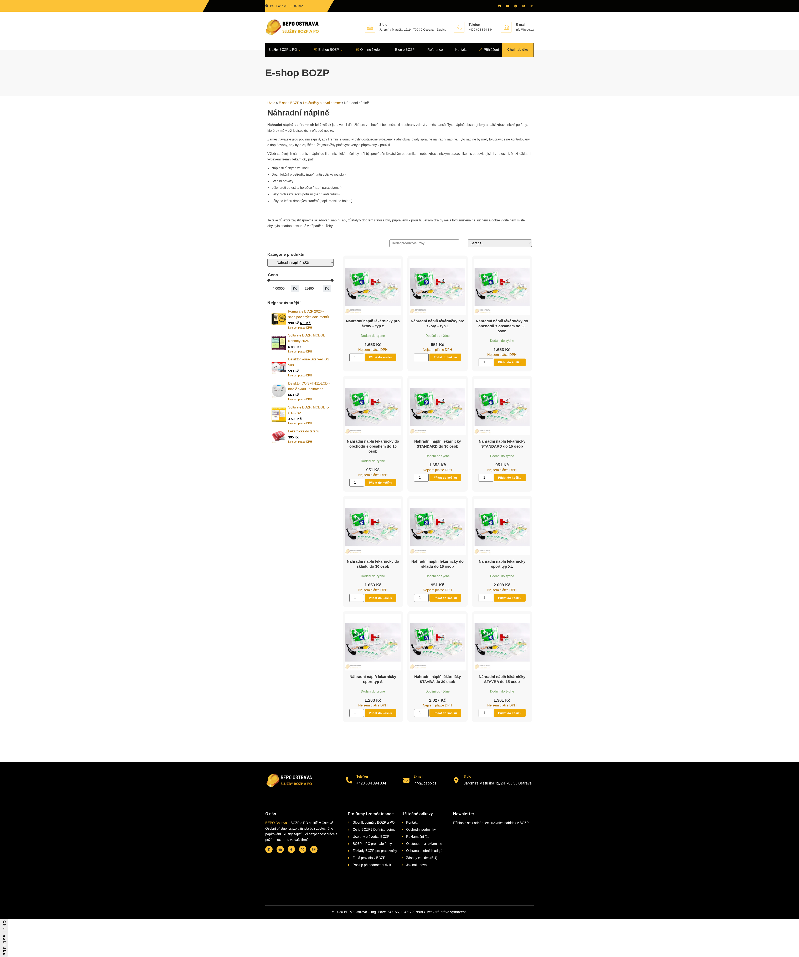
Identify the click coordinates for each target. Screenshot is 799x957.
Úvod (271, 103)
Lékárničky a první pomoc (322, 103)
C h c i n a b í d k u (4, 937)
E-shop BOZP (328, 49)
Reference (435, 49)
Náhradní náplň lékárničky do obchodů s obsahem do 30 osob (502, 326)
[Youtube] (507, 6)
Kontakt (460, 49)
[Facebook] (515, 6)
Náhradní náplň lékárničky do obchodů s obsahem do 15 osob (373, 446)
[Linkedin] (499, 6)
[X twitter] (523, 6)
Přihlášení (491, 49)
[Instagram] (532, 6)
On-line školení (371, 49)
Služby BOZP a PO (282, 49)
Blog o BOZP (405, 49)
